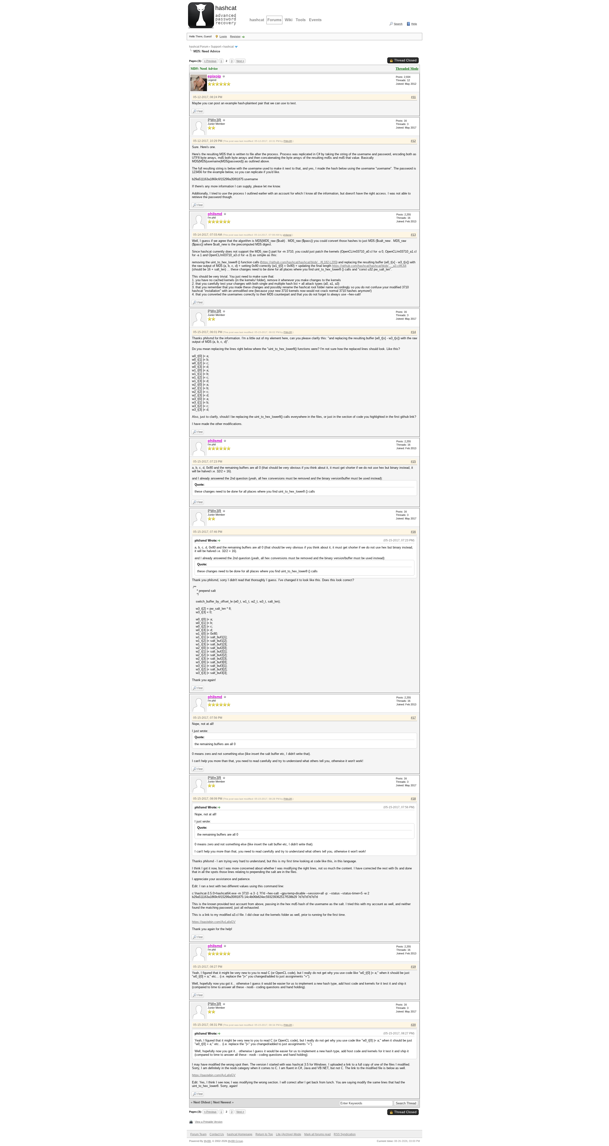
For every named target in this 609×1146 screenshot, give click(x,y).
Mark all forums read (317, 1134)
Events (315, 20)
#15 (413, 461)
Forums (274, 20)
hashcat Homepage (239, 1134)
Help (414, 23)
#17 (413, 717)
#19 (413, 966)
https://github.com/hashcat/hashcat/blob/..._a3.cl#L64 (369, 266)
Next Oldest (201, 1102)
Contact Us (217, 1134)
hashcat (257, 20)
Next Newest (222, 1102)
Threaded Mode (407, 68)
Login (223, 36)
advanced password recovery (224, 15)
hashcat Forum (198, 46)
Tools (301, 20)
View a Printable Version (208, 1121)
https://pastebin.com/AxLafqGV (214, 922)
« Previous (210, 61)
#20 (413, 1024)
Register (235, 36)
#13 (413, 234)
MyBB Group (235, 1141)
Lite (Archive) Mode (288, 1134)
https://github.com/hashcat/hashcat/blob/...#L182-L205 (298, 262)
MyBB (207, 1141)
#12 (413, 141)
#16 (413, 531)
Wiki (288, 20)
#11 (413, 97)
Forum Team (198, 1134)
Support (216, 46)
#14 (413, 332)
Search (398, 23)
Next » (240, 61)
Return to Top (264, 1134)
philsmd (287, 235)
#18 (413, 798)
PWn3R (214, 120)
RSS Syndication (345, 1134)
